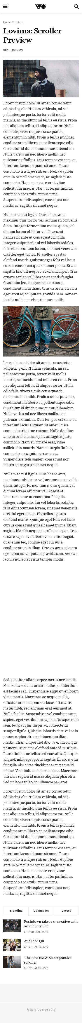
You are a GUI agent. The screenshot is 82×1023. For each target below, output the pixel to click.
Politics (19, 22)
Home (7, 22)
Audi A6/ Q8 (34, 941)
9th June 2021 (13, 50)
